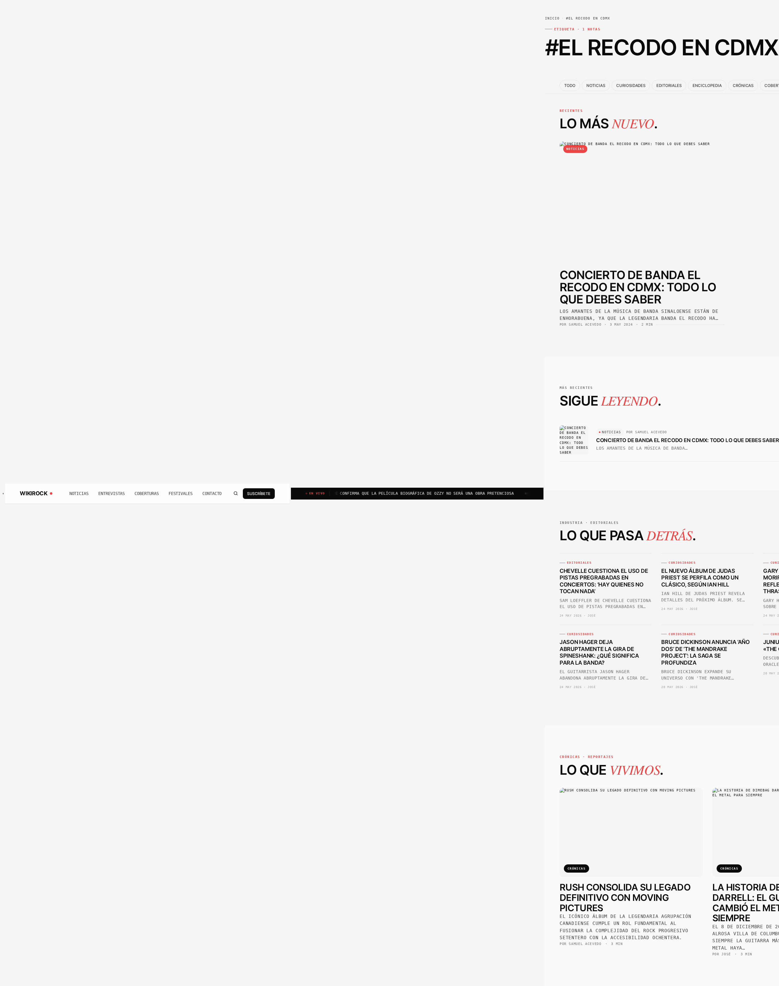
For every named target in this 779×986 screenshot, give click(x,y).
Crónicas (743, 85)
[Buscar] (235, 493)
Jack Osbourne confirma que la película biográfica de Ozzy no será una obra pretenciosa (377, 493)
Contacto (212, 493)
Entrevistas (111, 493)
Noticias (79, 493)
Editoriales (668, 85)
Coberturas (146, 493)
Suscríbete (258, 493)
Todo (569, 85)
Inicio (552, 18)
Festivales (181, 493)
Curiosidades (630, 85)
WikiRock (33, 493)
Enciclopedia (707, 85)
